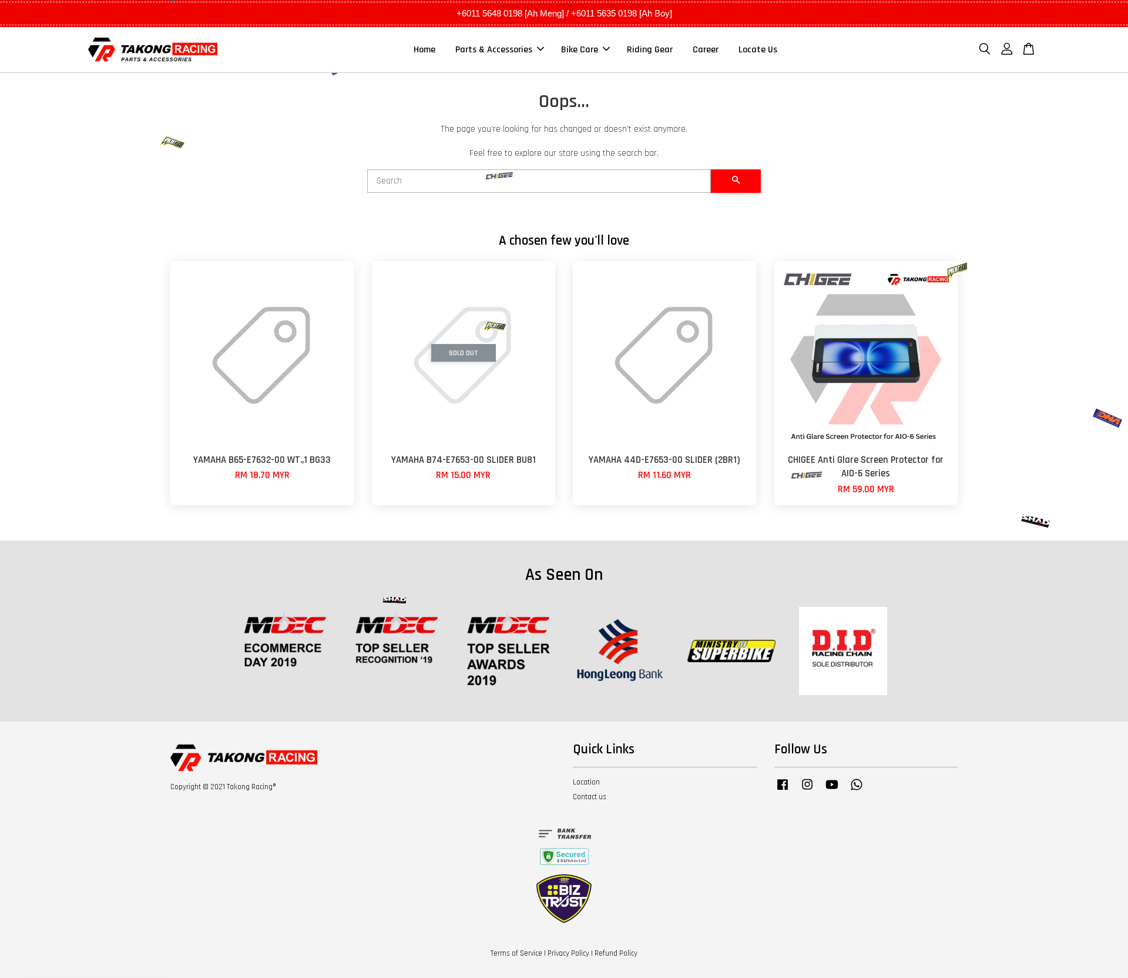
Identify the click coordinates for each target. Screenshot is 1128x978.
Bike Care (579, 50)
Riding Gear (650, 50)
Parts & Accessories (493, 50)
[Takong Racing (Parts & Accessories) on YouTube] (832, 790)
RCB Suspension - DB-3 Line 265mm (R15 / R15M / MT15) (108, 945)
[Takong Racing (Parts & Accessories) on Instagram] (807, 790)
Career (706, 50)
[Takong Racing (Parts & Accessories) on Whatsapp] (856, 790)
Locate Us (757, 50)
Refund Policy (616, 953)
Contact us (589, 797)
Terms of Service (516, 953)
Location (586, 782)
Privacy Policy (568, 953)
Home (424, 50)
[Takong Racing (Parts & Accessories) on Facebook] (782, 790)
